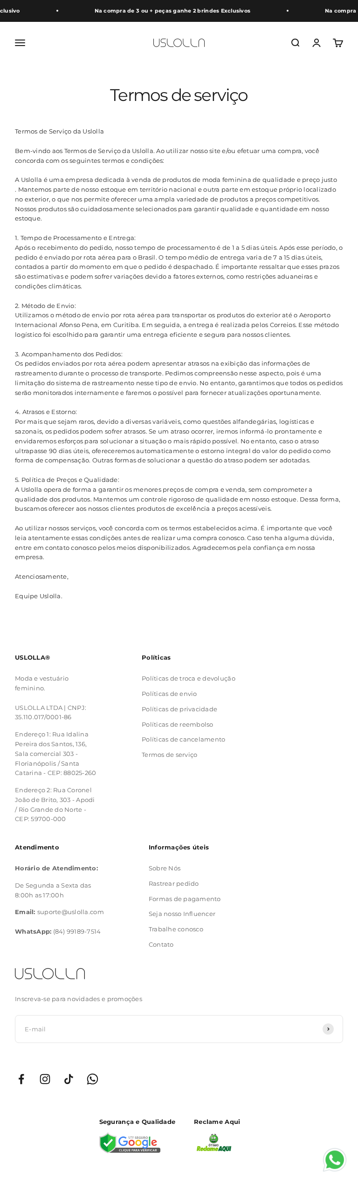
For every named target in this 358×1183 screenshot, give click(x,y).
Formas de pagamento (185, 898)
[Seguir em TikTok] (68, 1079)
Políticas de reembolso (177, 724)
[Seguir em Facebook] (21, 1079)
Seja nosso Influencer (182, 913)
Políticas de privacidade (179, 709)
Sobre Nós (164, 868)
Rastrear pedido (174, 883)
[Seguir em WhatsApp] (92, 1079)
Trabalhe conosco (176, 929)
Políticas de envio (169, 693)
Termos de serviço (169, 754)
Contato (161, 944)
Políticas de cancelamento (184, 739)
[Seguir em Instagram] (45, 1079)
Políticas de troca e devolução (188, 678)
